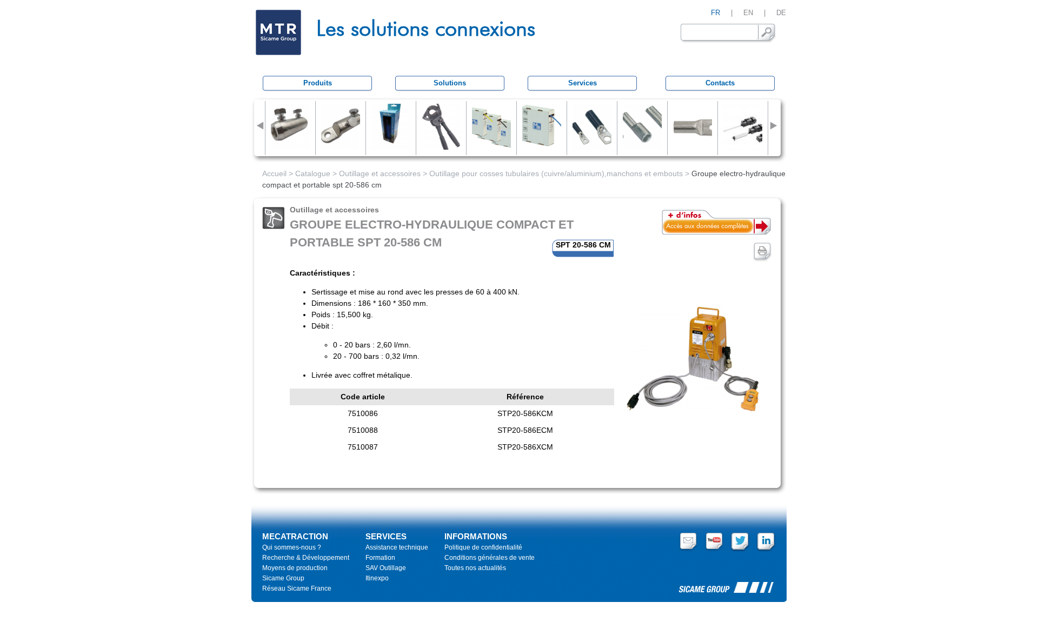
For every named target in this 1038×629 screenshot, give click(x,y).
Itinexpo (377, 578)
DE (781, 13)
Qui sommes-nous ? (291, 547)
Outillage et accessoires (380, 173)
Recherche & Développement (305, 557)
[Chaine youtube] (714, 549)
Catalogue (312, 173)
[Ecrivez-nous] (688, 549)
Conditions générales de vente (489, 557)
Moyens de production (295, 568)
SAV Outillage (385, 568)
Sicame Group (283, 578)
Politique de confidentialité (483, 547)
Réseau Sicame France (296, 588)
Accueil (274, 173)
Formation (380, 557)
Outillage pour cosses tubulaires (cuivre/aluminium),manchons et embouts (556, 173)
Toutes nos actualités (475, 568)
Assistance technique (396, 547)
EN (748, 13)
